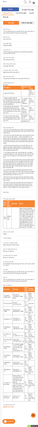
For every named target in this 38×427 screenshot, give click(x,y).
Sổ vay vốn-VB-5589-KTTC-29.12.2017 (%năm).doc (25, 118)
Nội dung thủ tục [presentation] (8, 13)
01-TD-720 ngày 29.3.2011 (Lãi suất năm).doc (25, 110)
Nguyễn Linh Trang (8, 407)
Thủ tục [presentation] (10, 9)
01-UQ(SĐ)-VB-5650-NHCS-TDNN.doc (25, 101)
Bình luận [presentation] (5, 17)
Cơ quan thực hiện (28, 10)
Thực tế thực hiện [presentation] (21, 13)
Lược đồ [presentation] (31, 13)
